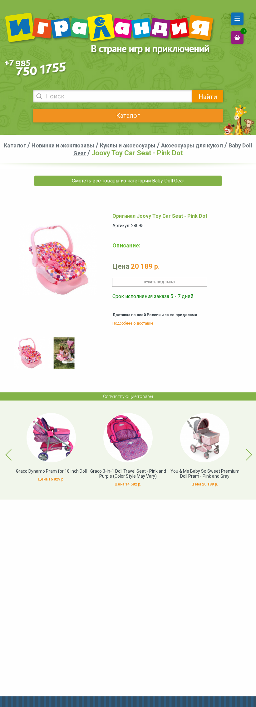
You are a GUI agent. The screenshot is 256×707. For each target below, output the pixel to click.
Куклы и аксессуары (127, 145)
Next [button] (243, 450)
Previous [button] (5, 450)
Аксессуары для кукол (192, 145)
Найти (208, 97)
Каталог (128, 115)
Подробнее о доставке (132, 323)
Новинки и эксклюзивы (63, 145)
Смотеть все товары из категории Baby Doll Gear (128, 181)
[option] (29, 353)
